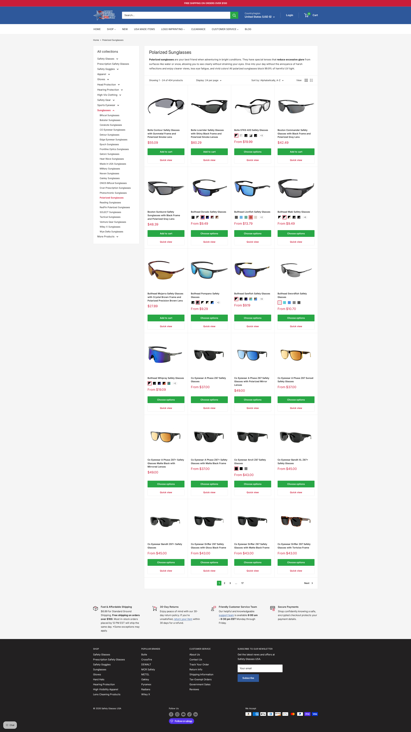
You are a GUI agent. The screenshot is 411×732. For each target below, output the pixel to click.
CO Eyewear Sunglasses (112, 129)
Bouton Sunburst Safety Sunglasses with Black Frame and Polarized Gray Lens (164, 215)
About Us (194, 654)
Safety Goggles (106, 69)
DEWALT (146, 664)
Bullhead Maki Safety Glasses (294, 211)
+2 (261, 217)
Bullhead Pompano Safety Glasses (205, 295)
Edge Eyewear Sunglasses (113, 139)
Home (96, 40)
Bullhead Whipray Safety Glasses (166, 378)
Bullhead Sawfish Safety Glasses (252, 293)
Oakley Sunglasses (110, 178)
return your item (183, 619)
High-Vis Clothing (107, 94)
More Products (106, 236)
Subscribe (248, 677)
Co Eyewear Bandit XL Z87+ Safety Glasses (293, 461)
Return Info (195, 669)
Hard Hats (98, 679)
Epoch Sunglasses (109, 144)
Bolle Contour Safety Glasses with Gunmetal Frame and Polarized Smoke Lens (164, 133)
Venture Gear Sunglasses (113, 221)
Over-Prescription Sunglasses (115, 187)
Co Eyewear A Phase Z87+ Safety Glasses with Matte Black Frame (209, 461)
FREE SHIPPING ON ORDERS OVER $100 (205, 3)
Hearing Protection (108, 89)
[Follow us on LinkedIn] (195, 714)
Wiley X (145, 694)
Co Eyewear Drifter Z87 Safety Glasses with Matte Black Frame (251, 546)
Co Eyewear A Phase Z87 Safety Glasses (208, 380)
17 (242, 583)
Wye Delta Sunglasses (111, 231)
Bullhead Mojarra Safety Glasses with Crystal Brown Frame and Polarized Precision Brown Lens (165, 297)
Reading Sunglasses (110, 202)
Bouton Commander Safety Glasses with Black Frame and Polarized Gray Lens (294, 133)
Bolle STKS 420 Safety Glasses (251, 130)
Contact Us (195, 659)
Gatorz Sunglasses (109, 154)
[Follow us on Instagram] (177, 714)
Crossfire (146, 659)
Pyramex (146, 684)
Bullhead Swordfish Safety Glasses (292, 295)
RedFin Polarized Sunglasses (115, 207)
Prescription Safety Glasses (113, 63)
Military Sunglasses (110, 168)
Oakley (145, 679)
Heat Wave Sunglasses (112, 158)
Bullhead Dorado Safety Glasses (208, 211)
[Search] (234, 15)
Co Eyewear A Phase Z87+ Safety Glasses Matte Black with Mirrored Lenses (166, 463)
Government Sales (199, 684)
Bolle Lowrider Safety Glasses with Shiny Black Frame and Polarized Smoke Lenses (207, 133)
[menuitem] (97, 29)
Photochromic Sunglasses (113, 192)
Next (306, 583)
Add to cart (166, 151)
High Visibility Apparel (105, 689)
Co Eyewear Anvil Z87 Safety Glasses (250, 461)
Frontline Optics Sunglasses (114, 149)
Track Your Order (199, 664)
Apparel (102, 74)
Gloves (101, 79)
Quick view (166, 160)
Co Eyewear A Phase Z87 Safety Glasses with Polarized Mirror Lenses (251, 381)
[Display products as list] (311, 80)
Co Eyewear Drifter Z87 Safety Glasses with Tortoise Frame (294, 546)
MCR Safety (148, 669)
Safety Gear (104, 99)
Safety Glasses (106, 58)
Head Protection (107, 84)
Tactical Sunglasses (110, 217)
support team (226, 615)
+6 (305, 217)
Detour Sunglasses (109, 134)
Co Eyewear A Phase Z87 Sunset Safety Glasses (295, 380)
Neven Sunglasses (109, 173)
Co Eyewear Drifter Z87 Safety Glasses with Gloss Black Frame (208, 546)
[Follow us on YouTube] (183, 714)
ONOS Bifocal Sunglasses (113, 183)
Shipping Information (201, 674)
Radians (145, 689)
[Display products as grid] (306, 80)
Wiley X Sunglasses (110, 226)
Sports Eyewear (106, 105)
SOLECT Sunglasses (110, 212)
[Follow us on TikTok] (189, 714)
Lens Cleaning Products (106, 694)
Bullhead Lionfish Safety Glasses (252, 211)
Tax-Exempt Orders (200, 679)
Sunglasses (104, 110)
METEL (145, 674)
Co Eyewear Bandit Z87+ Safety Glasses (165, 546)
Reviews (194, 689)
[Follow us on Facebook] (171, 714)
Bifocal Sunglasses (109, 115)
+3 (261, 135)
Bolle (144, 654)
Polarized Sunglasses (112, 40)
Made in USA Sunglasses (113, 163)
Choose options (253, 151)
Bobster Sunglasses (110, 120)
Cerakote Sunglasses (111, 124)
